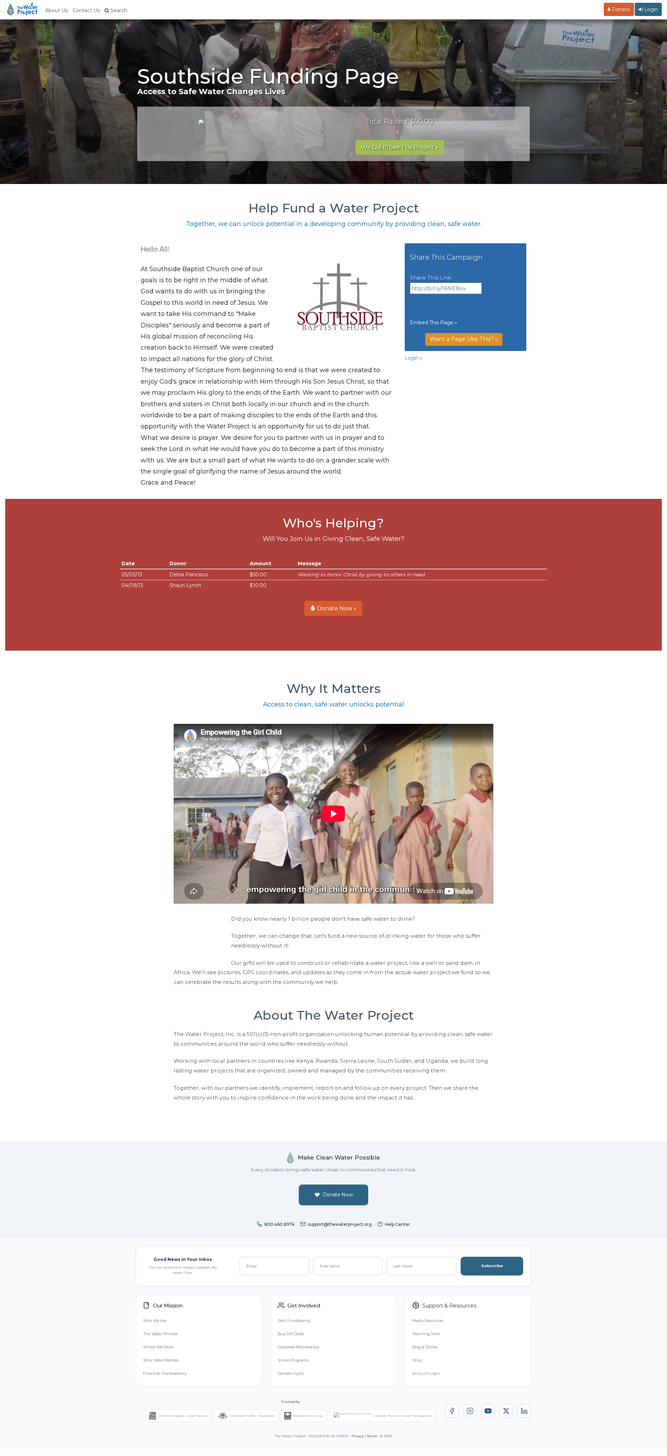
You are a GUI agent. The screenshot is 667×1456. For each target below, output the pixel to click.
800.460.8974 (279, 1224)
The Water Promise (160, 1333)
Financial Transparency (165, 1373)
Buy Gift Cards (291, 1333)
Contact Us (86, 10)
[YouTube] (488, 1411)
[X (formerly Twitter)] (506, 1411)
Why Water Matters (161, 1360)
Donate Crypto (291, 1373)
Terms (372, 1436)
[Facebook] (452, 1411)
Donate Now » (336, 608)
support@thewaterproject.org (340, 1224)
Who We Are (154, 1320)
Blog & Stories (424, 1347)
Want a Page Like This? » (464, 339)
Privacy (358, 1436)
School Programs (293, 1360)
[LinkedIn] (524, 1411)
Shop (417, 1360)
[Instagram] (470, 1411)
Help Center (397, 1224)
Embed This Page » (433, 322)
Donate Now (338, 1194)
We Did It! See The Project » (399, 147)
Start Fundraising (294, 1320)
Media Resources (427, 1320)
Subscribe (492, 1265)
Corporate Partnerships (298, 1347)
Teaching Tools (426, 1333)
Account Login (426, 1373)
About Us (56, 10)
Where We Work (158, 1347)
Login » (413, 358)
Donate (620, 9)
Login (650, 9)
